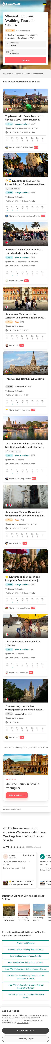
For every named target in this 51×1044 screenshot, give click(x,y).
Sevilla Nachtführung (25, 943)
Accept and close (25, 1030)
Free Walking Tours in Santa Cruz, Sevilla (25, 962)
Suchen (25, 60)
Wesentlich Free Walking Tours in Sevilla (25, 949)
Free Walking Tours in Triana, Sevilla (25, 956)
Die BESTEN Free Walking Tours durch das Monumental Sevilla (25, 977)
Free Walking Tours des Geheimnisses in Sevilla (25, 969)
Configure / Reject (25, 1038)
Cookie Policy (23, 1023)
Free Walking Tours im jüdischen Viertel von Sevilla (25, 996)
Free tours (7, 74)
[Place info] (45, 30)
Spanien (18, 74)
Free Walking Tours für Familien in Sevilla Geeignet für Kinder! (25, 986)
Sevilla (27, 74)
